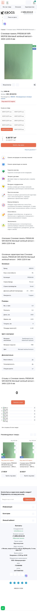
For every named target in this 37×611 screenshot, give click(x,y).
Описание (18, 7)
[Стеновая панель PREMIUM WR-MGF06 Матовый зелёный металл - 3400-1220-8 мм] (18, 61)
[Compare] (13, 84)
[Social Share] (34, 84)
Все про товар (7, 7)
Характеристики (29, 7)
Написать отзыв (18, 402)
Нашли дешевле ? (30, 149)
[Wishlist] (17, 84)
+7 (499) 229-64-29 (27, 12)
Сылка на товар (5, 108)
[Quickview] (15, 443)
